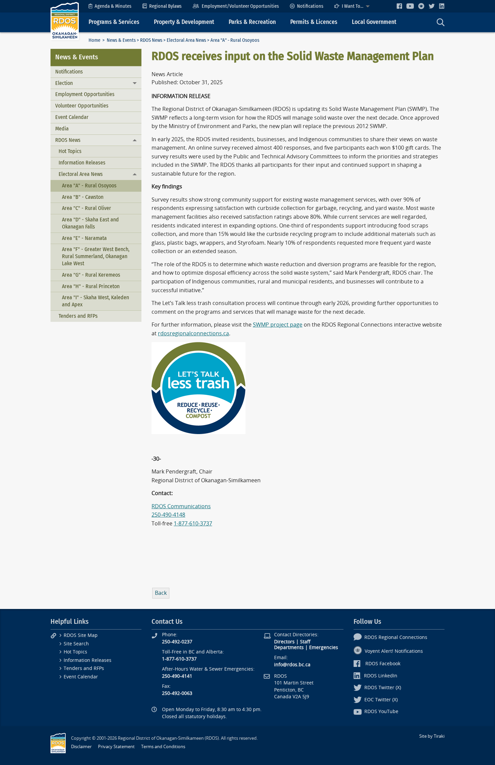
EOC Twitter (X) (381, 700)
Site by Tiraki (431, 736)
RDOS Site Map (81, 635)
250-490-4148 (168, 515)
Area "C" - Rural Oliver (86, 208)
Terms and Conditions (163, 746)
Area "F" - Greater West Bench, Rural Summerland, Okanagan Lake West (95, 256)
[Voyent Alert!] (421, 6)
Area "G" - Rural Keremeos (91, 275)
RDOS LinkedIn (380, 676)
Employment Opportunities (84, 94)
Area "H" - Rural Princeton (91, 286)
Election (64, 83)
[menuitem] (110, 6)
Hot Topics (70, 151)
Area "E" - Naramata (84, 238)
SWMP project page (277, 325)
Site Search (76, 644)
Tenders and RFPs (78, 316)
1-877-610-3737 (193, 523)
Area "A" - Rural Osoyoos (89, 185)
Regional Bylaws (165, 6)
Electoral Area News (186, 40)
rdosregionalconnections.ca (193, 333)
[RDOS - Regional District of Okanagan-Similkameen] (65, 21)
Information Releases (82, 162)
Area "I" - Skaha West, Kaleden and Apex (95, 301)
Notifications (310, 6)
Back (161, 593)
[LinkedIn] (441, 6)
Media (62, 128)
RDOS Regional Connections (395, 637)
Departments (289, 647)
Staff (305, 642)
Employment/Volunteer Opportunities (240, 6)
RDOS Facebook (382, 664)
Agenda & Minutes (113, 6)
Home (94, 40)
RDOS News (151, 40)
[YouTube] (410, 6)
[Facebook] (399, 6)
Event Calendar (72, 117)
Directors (284, 642)
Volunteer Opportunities (81, 105)
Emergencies (323, 647)
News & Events (121, 40)
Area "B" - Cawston (82, 197)
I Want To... (352, 6)
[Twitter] (432, 6)
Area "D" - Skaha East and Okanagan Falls (90, 223)
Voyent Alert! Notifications (394, 651)
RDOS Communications (181, 506)
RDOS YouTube (381, 711)
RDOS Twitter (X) (382, 688)
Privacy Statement (116, 746)
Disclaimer (81, 746)
